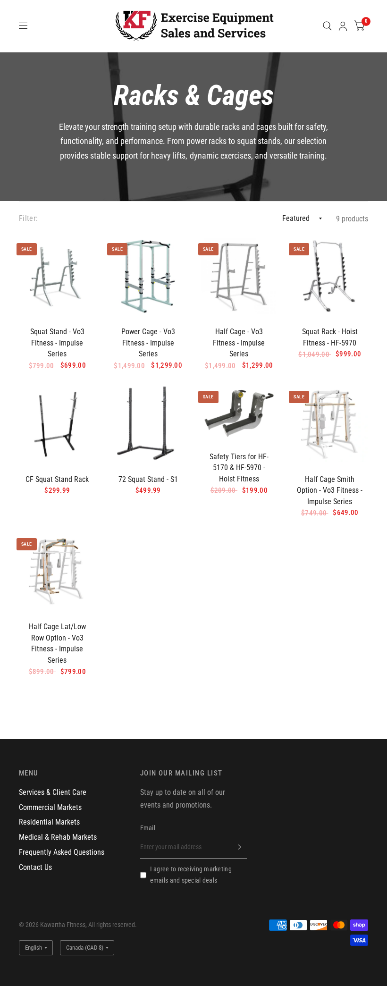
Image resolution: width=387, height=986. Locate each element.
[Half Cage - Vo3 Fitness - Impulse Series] (239, 276)
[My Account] (343, 26)
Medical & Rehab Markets (58, 837)
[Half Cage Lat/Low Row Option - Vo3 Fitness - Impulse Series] (57, 571)
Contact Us (35, 867)
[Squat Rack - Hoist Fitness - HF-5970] (330, 276)
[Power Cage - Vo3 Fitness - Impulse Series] (148, 276)
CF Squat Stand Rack (57, 479)
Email (147, 828)
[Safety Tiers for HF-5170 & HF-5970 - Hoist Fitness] (239, 412)
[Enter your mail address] (237, 846)
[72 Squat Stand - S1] (148, 424)
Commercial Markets (50, 807)
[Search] (327, 26)
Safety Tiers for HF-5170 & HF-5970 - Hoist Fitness (239, 467)
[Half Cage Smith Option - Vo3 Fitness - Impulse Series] (330, 424)
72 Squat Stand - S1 (148, 479)
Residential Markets (49, 821)
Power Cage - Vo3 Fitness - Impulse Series (148, 342)
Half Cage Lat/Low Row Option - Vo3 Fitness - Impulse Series (57, 643)
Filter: (28, 218)
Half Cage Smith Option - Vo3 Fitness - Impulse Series (329, 490)
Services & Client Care (52, 792)
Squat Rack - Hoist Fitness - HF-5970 (330, 337)
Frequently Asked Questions (61, 852)
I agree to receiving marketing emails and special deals (191, 874)
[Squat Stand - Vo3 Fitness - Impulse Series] (57, 276)
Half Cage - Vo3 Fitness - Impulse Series (239, 342)
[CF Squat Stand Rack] (57, 424)
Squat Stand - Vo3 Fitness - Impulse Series (57, 342)
